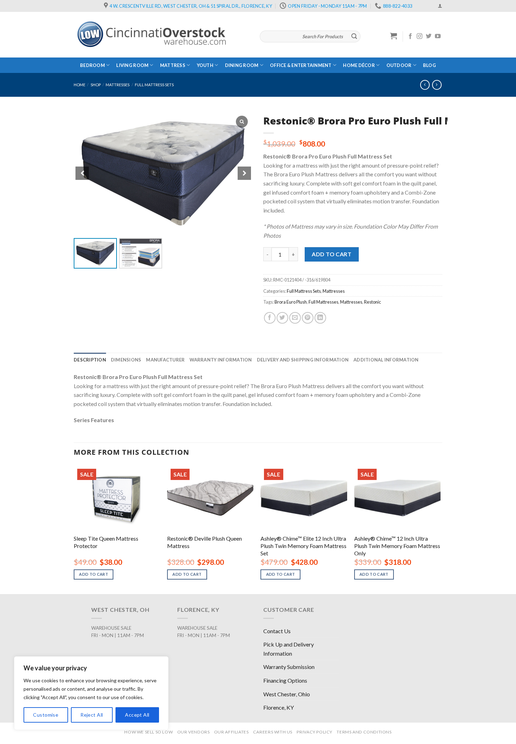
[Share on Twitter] (282, 318)
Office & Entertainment (301, 65)
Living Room (132, 65)
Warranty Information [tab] (221, 360)
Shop (96, 84)
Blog (429, 65)
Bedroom (92, 65)
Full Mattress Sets (154, 84)
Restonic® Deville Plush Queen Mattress (204, 542)
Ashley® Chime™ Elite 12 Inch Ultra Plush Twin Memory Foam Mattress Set (303, 545)
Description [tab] (90, 360)
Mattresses (118, 84)
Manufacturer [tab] (165, 360)
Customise (45, 715)
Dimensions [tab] (126, 360)
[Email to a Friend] (295, 318)
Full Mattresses (323, 302)
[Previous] (74, 529)
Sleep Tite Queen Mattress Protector (106, 542)
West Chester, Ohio (286, 694)
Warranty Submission (289, 666)
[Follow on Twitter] (428, 36)
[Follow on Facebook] (410, 36)
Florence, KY (278, 707)
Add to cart (331, 254)
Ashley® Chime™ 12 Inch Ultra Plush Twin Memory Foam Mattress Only (397, 545)
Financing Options (285, 680)
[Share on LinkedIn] (320, 318)
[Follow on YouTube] (438, 36)
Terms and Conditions (364, 732)
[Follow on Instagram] (419, 36)
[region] (91, 693)
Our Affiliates (231, 732)
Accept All (137, 715)
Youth (205, 65)
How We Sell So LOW (148, 732)
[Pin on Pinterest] (307, 318)
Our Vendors (193, 732)
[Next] (440, 529)
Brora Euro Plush (290, 302)
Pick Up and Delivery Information (288, 649)
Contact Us (277, 631)
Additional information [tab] (386, 360)
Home (79, 84)
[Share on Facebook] (270, 318)
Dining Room (242, 65)
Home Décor (359, 65)
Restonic (372, 302)
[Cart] (393, 36)
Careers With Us (272, 732)
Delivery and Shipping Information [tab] (303, 360)
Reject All (91, 715)
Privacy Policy (314, 732)
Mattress (172, 65)
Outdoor (399, 65)
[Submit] (354, 36)
